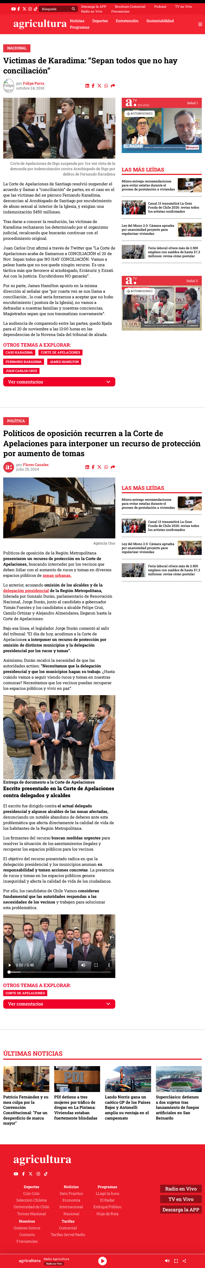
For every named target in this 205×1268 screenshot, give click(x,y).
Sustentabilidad (160, 20)
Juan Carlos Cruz (21, 371)
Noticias (77, 20)
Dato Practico (71, 1193)
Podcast (160, 6)
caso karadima (19, 352)
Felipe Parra (33, 83)
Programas (79, 27)
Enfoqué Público (107, 1206)
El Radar (107, 1200)
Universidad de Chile (31, 1206)
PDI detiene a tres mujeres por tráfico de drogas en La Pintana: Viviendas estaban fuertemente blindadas (75, 1107)
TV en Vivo (183, 6)
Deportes (100, 20)
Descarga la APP (93, 6)
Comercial (68, 1228)
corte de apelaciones (60, 352)
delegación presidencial (26, 590)
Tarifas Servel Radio (68, 1234)
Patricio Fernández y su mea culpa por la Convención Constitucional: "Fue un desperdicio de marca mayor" (25, 1110)
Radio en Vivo (91, 11)
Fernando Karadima (24, 361)
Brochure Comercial (130, 6)
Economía (71, 1200)
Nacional (16, 48)
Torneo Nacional (31, 1213)
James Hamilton (64, 361)
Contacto (27, 1234)
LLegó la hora (107, 1193)
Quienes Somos (27, 1228)
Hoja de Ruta (108, 1213)
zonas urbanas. (57, 575)
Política (16, 420)
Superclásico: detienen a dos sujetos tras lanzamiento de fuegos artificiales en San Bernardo (177, 1107)
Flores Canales (36, 464)
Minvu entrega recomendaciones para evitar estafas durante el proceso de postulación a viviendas (148, 185)
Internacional (71, 1206)
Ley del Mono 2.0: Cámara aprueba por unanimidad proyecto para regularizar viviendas (148, 230)
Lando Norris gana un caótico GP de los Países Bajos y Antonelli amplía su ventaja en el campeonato (128, 1107)
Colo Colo (31, 1193)
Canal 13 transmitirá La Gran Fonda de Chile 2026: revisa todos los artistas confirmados (173, 207)
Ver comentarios (25, 382)
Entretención (127, 20)
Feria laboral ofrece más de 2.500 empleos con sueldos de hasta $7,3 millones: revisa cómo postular (174, 252)
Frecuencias (120, 11)
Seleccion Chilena (31, 1200)
